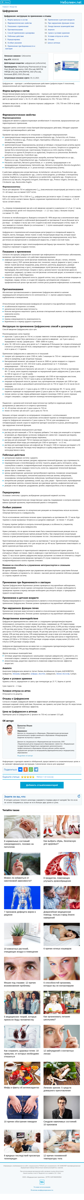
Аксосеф (65, 674)
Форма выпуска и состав (17, 20)
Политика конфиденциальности (42, 1190)
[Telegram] (36, 769)
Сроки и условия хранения (59, 33)
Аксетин (42, 674)
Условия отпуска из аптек (58, 36)
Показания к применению (18, 26)
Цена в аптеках (54, 43)
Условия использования (42, 1187)
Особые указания (15, 43)
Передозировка (13, 39)
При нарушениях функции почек (61, 23)
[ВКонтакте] (20, 769)
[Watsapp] (31, 769)
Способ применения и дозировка (21, 33)
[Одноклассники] (26, 769)
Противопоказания (15, 29)
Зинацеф (16, 674)
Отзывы (51, 39)
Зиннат (59, 674)
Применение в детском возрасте (61, 20)
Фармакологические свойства (20, 23)
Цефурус (34, 674)
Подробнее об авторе (25, 756)
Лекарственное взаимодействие (61, 26)
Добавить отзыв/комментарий (42, 785)
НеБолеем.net (70, 2)
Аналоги (51, 29)
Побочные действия (16, 36)
